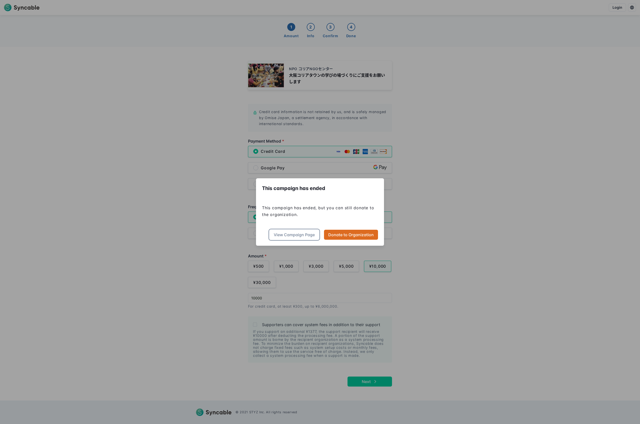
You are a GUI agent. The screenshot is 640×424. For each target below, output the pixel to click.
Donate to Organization (351, 234)
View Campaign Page (294, 234)
